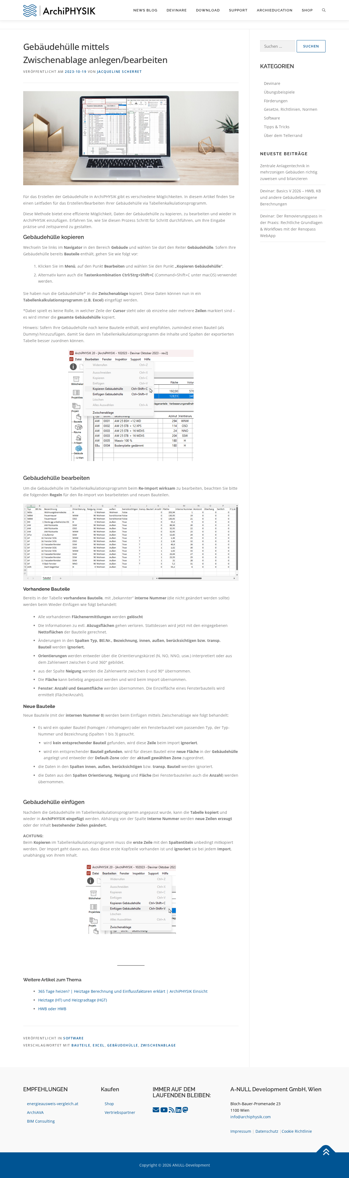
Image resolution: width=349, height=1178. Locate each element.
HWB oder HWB (52, 1008)
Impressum (240, 1131)
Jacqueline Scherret (119, 71)
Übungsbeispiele (279, 92)
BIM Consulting (41, 1121)
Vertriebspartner (120, 1112)
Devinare (177, 10)
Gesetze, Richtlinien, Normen (290, 109)
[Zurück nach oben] (326, 1152)
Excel (99, 1045)
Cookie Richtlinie (297, 1131)
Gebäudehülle (122, 1045)
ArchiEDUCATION (275, 10)
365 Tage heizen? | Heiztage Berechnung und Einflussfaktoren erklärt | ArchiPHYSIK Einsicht (122, 991)
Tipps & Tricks (277, 126)
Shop (307, 10)
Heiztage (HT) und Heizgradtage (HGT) (72, 1000)
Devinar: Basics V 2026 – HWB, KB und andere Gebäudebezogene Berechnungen (290, 197)
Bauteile (80, 1045)
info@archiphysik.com (250, 1116)
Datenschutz (266, 1131)
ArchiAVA (35, 1112)
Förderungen (276, 100)
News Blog (145, 10)
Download (208, 10)
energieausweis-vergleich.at (52, 1103)
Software (73, 1038)
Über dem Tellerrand (283, 135)
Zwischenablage (158, 1045)
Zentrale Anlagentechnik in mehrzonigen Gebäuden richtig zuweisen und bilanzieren (288, 172)
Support (238, 10)
